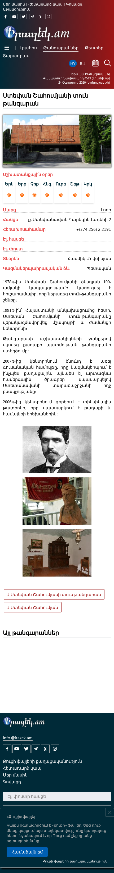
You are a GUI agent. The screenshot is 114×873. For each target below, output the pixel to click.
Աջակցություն (16, 9)
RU (82, 63)
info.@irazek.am (18, 737)
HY (73, 63)
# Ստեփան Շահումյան (32, 607)
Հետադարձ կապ (45, 4)
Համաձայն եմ (27, 852)
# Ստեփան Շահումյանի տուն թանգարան (54, 594)
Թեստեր (94, 47)
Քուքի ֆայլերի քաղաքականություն (74, 861)
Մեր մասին (14, 4)
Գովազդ (74, 4)
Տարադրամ (16, 55)
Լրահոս (28, 47)
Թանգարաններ (60, 47)
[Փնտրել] (107, 64)
